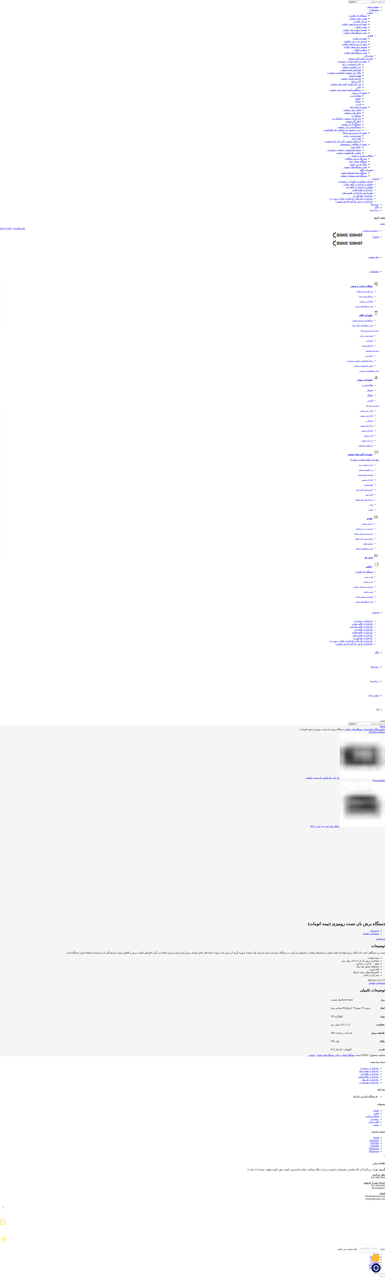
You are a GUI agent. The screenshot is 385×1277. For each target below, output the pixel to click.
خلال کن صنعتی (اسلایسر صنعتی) (344, 72)
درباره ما (374, 210)
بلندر (358, 87)
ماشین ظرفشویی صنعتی (348, 153)
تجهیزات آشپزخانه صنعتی (360, 58)
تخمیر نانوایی (360, 27)
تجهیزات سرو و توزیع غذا (355, 133)
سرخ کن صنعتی (367, 441)
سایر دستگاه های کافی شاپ (362, 325)
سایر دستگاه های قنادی (355, 52)
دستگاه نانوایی (374, 729)
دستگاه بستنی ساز (358, 161)
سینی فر (368, 55)
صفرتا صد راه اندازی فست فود (357, 193)
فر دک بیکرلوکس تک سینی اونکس (322, 777)
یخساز (358, 98)
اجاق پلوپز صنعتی (352, 113)
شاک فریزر (355, 95)
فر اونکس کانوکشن (365, 446)
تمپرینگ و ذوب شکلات (356, 158)
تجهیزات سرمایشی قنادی (354, 44)
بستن (382, 223)
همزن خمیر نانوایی (358, 18)
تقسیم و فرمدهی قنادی (355, 47)
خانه (383, 729)
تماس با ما (374, 695)
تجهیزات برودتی (359, 92)
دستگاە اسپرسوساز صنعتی (353, 175)
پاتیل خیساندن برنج (351, 64)
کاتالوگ (376, 237)
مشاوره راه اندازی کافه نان (359, 187)
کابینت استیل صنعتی (351, 78)
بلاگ (377, 207)
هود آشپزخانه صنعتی (351, 70)
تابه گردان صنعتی (366, 426)
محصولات (374, 10)
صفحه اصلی (373, 7)
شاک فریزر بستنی (358, 164)
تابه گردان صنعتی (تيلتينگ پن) (346, 118)
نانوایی (370, 12)
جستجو (352, 1)
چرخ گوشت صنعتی (351, 67)
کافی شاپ (373, 1122)
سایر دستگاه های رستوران (369, 371)
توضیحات (374, 930)
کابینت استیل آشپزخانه (364, 490)
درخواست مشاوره (371, 230)
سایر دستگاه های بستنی (355, 167)
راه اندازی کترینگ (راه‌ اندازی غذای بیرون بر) (351, 198)
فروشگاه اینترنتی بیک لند (365, 1096)
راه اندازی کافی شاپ (362, 624)
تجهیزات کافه (366, 170)
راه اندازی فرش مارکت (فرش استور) (354, 201)
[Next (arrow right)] (381, 1276)
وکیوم (371, 510)
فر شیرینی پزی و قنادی (355, 41)
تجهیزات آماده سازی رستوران (352, 61)
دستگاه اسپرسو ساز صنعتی (362, 320)
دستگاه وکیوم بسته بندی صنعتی (345, 90)
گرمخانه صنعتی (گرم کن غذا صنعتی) (343, 141)
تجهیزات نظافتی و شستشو (353, 144)
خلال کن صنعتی (367, 480)
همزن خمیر (368, 577)
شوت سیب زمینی (352, 135)
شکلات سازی (372, 1116)
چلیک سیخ (356, 147)
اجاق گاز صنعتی (353, 121)
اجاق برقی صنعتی (352, 110)
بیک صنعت (373, 257)
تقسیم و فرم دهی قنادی (364, 539)
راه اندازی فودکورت (363, 195)
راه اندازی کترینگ (370, 1079)
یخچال (358, 101)
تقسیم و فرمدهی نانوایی (364, 597)
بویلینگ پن (356, 115)
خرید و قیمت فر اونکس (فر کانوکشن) (342, 130)
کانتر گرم (356, 138)
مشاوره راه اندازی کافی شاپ (358, 184)
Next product (379, 780)
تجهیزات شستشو (372, 351)
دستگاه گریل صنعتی (351, 124)
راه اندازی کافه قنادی (362, 190)
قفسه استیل (355, 75)
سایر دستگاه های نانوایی (355, 32)
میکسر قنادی (360, 50)
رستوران (374, 1119)
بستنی (376, 1125)
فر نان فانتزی (360, 21)
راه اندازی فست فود (363, 635)
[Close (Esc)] (384, 1273)
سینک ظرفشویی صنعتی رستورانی (344, 150)
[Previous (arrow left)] (384, 1276)
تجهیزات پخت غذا (358, 107)
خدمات (375, 178)
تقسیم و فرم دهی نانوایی (354, 30)
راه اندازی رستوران (363, 621)
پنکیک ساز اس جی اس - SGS (324, 826)
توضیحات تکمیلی (370, 933)
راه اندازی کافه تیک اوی (361, 626)
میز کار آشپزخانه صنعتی (364, 500)
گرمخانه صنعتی (367, 346)
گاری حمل (356, 81)
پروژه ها (375, 204)
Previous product (377, 732)
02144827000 (19, 229)
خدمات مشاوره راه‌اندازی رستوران (355, 181)
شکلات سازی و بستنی (362, 155)
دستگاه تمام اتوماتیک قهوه (354, 173)
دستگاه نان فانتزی (358, 15)
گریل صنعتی (368, 436)
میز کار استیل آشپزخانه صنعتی (345, 84)
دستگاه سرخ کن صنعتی (349, 127)
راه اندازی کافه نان (363, 629)
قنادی (370, 35)
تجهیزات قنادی (360, 38)
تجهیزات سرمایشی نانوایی (354, 24)
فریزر (358, 104)
